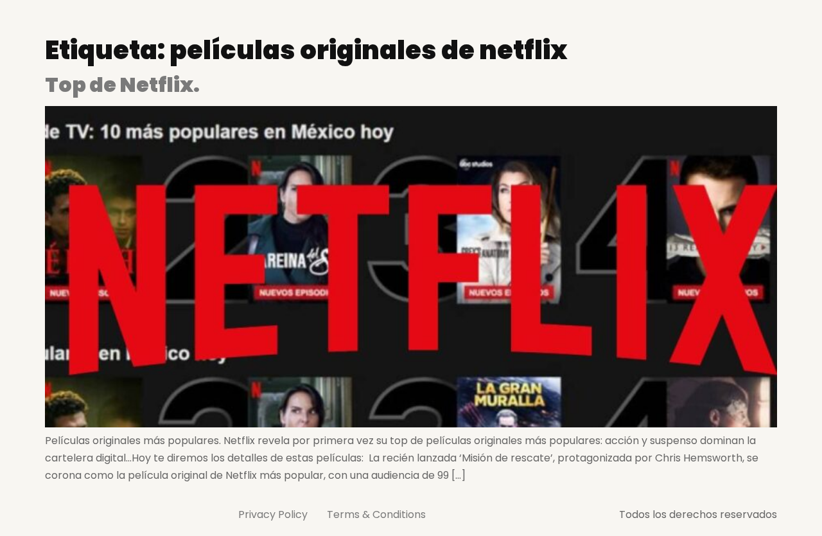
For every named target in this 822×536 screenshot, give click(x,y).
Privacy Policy (273, 514)
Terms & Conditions (376, 514)
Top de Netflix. (122, 84)
